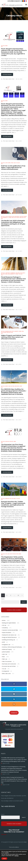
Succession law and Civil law (9, 666)
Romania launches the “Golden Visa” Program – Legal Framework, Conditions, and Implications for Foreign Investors (13, 504)
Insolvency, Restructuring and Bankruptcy (13, 273)
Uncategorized (5, 671)
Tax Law (18, 162)
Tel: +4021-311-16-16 (8, 806)
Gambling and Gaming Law (8, 639)
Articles (3, 45)
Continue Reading (7, 74)
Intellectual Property (7, 649)
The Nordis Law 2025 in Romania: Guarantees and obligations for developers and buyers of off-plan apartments (13, 223)
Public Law (13, 162)
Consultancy (5, 627)
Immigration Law (9, 498)
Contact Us (14, 713)
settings (16, 855)
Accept (4, 858)
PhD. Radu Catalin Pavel (8, 79)
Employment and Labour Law (9, 635)
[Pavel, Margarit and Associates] (12, 5)
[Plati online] (8, 740)
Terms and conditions (14, 847)
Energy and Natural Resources (12, 386)
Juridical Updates (9, 441)
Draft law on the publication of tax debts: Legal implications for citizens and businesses (13, 167)
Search (2, 599)
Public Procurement (6, 661)
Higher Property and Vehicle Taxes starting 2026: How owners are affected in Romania (13, 337)
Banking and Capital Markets (12, 331)
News (6, 45)
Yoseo (25, 842)
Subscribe (3, 834)
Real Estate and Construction (19, 217)
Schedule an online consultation (14, 610)
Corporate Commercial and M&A (12, 272)
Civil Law (7, 553)
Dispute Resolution (9, 216)
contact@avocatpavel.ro (14, 1)
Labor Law (4, 654)
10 (18, 595)
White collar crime (6, 673)
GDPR (6, 162)
